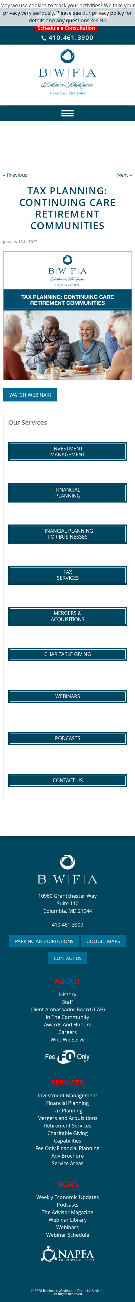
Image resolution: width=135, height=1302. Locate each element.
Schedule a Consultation (66, 27)
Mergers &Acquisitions (67, 616)
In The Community (67, 1017)
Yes (94, 20)
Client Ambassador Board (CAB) (67, 1009)
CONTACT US (68, 958)
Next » (124, 174)
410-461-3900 (67, 924)
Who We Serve (68, 1039)
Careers (67, 1032)
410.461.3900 (69, 38)
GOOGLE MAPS (103, 941)
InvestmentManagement (67, 451)
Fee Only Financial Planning (67, 1148)
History (67, 994)
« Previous (15, 174)
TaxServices (68, 574)
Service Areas (68, 1163)
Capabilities (67, 1140)
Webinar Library (68, 1219)
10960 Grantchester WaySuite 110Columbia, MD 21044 (67, 903)
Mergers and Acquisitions (67, 1118)
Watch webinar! (30, 394)
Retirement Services (67, 1125)
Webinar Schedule (67, 1234)
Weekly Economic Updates (67, 1197)
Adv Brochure (67, 1155)
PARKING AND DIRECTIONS (44, 941)
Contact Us (68, 780)
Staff (67, 1001)
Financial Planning (67, 1103)
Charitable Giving (67, 654)
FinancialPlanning (67, 492)
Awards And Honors (67, 1024)
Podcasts (67, 738)
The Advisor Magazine (67, 1212)
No (103, 20)
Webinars (67, 696)
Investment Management (67, 1095)
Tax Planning (68, 1110)
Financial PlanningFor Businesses (67, 533)
